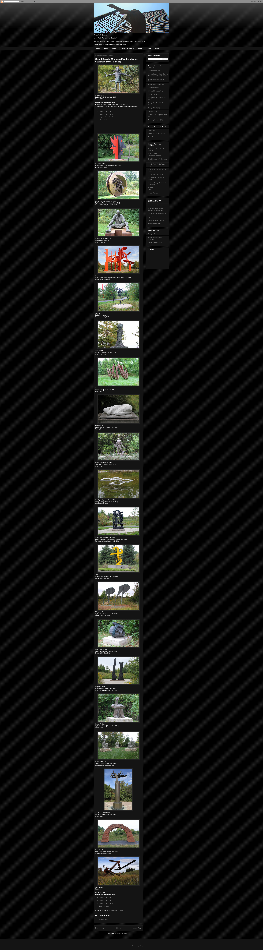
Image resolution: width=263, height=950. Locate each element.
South (149, 48)
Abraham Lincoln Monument (157, 205)
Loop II (114, 48)
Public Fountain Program (156, 220)
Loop (106, 48)
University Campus (154, 120)
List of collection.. (104, 120)
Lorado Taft (151, 130)
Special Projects (153, 193)
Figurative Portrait (153, 217)
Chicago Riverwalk (154, 91)
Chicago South (152, 94)
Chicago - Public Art (154, 234)
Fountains (151, 111)
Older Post (137, 928)
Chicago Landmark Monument (157, 213)
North (140, 48)
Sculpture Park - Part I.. (106, 111)
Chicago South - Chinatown (156, 103)
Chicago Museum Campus (156, 79)
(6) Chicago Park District (155, 174)
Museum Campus (128, 48)
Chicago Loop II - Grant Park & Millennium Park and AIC (158, 75)
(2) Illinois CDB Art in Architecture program (154, 154)
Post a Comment (103, 919)
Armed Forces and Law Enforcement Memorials (155, 209)
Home (98, 48)
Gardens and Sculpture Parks (157, 114)
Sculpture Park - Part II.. (106, 114)
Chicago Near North (154, 84)
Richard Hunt (152, 137)
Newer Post (99, 928)
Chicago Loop (152, 70)
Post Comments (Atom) (122, 933)
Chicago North (152, 87)
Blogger (142, 946)
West (157, 48)
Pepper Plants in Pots (155, 242)
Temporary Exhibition (154, 223)
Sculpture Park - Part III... (106, 117)
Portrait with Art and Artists (156, 133)
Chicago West (152, 108)
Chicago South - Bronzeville (157, 97)
